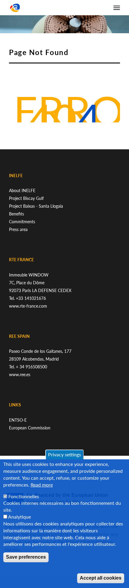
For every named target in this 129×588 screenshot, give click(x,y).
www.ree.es (19, 374)
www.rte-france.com (28, 306)
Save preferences (26, 557)
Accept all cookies (101, 578)
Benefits (16, 213)
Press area (18, 229)
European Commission (29, 427)
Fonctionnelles (23, 496)
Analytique (19, 516)
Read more (42, 484)
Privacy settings (64, 454)
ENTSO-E (18, 420)
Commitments (22, 221)
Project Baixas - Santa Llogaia (36, 206)
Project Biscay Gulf (26, 198)
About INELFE (22, 190)
